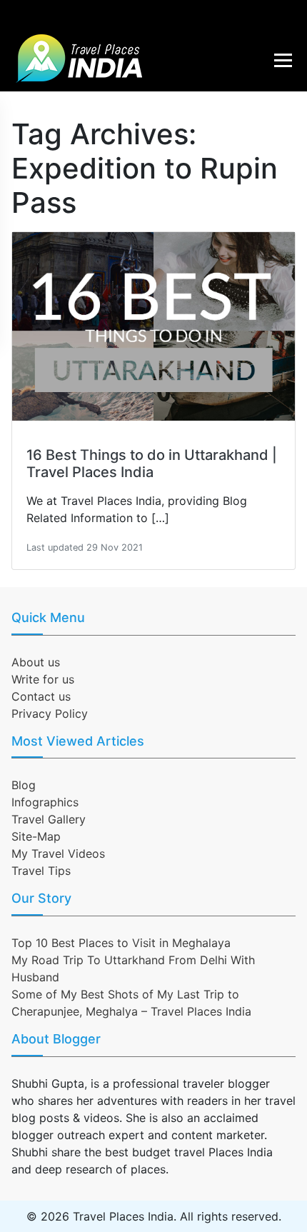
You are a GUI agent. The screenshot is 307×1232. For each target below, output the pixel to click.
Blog (23, 785)
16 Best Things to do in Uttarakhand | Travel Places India (151, 463)
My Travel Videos (58, 853)
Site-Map (36, 836)
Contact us (41, 696)
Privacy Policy (49, 713)
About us (35, 662)
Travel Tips (41, 870)
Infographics (45, 802)
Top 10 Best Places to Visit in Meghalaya (121, 943)
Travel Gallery (48, 819)
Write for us (42, 679)
